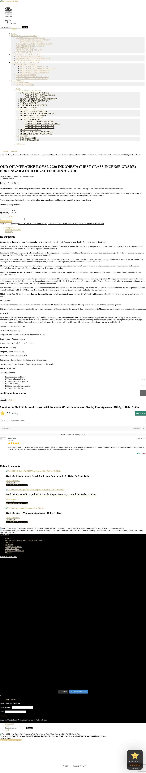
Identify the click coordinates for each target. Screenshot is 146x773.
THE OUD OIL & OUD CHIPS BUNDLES (32, 77)
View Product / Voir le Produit (17, 485)
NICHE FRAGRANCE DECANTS (33, 105)
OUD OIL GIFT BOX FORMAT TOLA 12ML (37, 68)
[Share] (138, 2)
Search (24, 27)
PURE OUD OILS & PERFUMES (24, 36)
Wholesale (8, 553)
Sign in (7, 8)
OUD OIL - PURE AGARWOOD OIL (47, 155)
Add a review (140, 413)
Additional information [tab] (13, 230)
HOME (18, 89)
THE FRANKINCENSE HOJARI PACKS (32, 79)
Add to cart (6, 221)
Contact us (8, 12)
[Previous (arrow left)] (4, 386)
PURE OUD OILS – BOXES (31, 42)
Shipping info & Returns (13, 547)
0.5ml (10, 400)
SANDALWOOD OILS (25, 48)
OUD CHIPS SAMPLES (25, 85)
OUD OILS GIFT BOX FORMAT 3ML (35, 71)
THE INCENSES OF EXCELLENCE (25, 54)
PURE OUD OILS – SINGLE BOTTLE (35, 40)
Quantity (4, 212)
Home (2, 155)
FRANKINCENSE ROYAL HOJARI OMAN (37, 113)
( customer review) (7, 178)
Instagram (8, 16)
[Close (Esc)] (143, 2)
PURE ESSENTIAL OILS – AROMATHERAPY (34, 44)
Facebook (8, 14)
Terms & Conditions (12, 549)
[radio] (16, 211)
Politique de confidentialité (14, 551)
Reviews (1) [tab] (9, 232)
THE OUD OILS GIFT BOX (27, 64)
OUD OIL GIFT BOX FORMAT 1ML (34, 66)
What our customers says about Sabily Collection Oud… (25, 540)
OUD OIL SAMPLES (24, 83)
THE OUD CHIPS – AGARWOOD (29, 56)
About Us (8, 538)
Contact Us (9, 543)
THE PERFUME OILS (28, 107)
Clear (11, 216)
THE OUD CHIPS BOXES (26, 75)
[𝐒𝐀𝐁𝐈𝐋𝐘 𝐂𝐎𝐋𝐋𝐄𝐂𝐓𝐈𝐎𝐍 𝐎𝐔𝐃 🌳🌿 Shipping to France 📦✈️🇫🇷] (18, 580)
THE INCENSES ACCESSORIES (33, 115)
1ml (14, 400)
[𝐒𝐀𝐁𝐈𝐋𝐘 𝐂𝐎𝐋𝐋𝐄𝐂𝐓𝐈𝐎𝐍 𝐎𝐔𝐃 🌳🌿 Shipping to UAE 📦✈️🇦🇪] (91, 580)
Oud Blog (8, 10)
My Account (9, 724)
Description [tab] (9, 228)
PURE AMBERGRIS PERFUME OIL (30, 46)
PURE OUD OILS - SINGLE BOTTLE (63, 224)
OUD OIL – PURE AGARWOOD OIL (30, 38)
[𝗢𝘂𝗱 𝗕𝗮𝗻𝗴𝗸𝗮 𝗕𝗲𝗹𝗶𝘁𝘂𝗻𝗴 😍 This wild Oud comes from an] (18, 643)
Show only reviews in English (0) (73, 434)
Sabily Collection (11, 699)
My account (9, 545)
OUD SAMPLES (17, 81)
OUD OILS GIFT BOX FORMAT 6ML (35, 73)
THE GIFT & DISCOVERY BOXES (25, 62)
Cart (7, 730)
